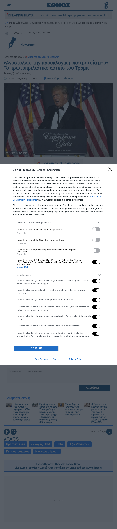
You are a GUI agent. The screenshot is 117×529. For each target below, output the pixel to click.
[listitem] (58, 222)
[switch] (96, 229)
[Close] (111, 170)
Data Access (58, 359)
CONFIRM (36, 348)
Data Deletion (41, 359)
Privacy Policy (75, 359)
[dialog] (58, 264)
